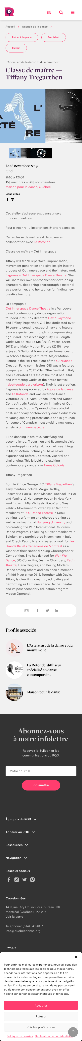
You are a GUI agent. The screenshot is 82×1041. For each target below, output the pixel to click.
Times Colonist (54, 465)
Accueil (10, 26)
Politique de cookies (20, 1036)
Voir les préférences (41, 1027)
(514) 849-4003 (33, 926)
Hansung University (51, 522)
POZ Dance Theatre (38, 513)
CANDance (64, 361)
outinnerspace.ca (31, 427)
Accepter (41, 1005)
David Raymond (59, 318)
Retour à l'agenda (22, 37)
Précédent (53, 37)
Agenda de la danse (35, 26)
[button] (76, 957)
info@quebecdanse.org (23, 931)
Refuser (41, 1016)
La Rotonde (42, 242)
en (49, 13)
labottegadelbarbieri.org (25, 384)
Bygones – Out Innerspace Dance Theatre (36, 275)
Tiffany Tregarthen (58, 484)
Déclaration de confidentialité (54, 1036)
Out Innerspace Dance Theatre (28, 308)
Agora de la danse (60, 389)
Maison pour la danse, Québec (28, 187)
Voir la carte (14, 916)
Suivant (16, 48)
